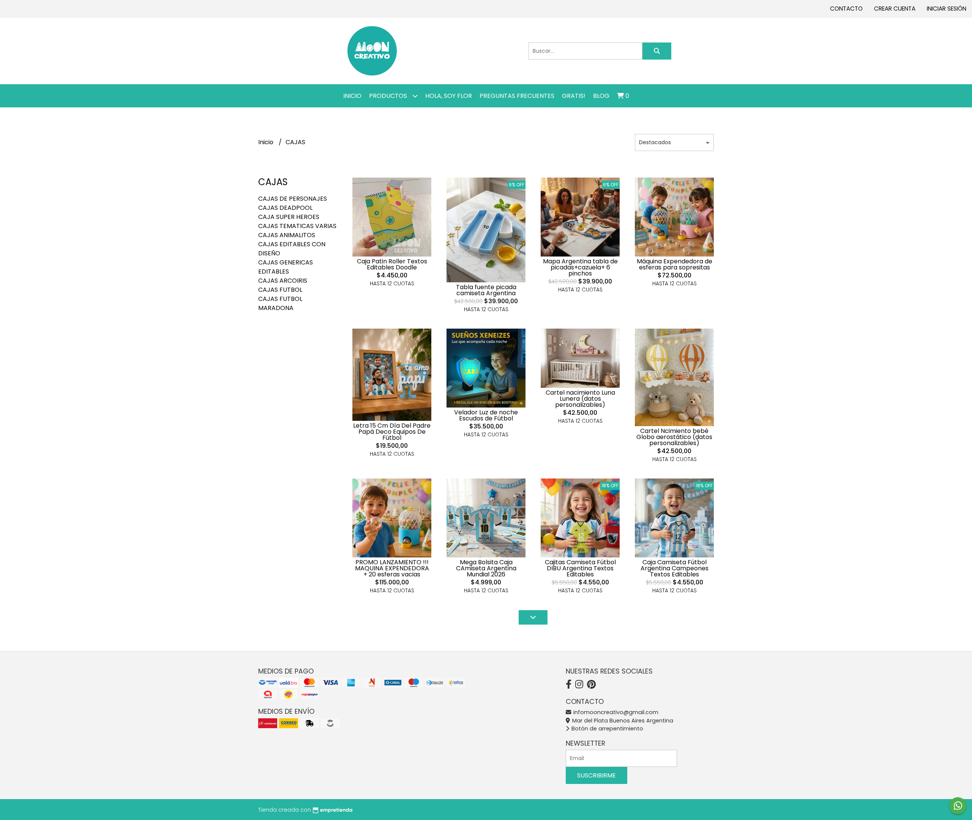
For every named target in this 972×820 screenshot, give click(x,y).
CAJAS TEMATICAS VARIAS (297, 226)
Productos (389, 95)
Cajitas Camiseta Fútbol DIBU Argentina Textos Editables (580, 568)
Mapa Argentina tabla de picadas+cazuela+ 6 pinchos (580, 267)
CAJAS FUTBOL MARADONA (280, 303)
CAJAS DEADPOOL (285, 207)
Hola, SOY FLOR (448, 95)
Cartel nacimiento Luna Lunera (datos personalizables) (580, 398)
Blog (601, 95)
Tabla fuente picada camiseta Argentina (486, 290)
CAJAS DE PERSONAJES (292, 198)
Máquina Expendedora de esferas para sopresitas (674, 264)
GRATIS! (573, 95)
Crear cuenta (894, 9)
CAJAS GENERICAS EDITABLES (285, 267)
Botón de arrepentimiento (606, 728)
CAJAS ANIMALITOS (286, 235)
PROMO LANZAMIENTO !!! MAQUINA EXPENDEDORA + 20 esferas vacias (392, 568)
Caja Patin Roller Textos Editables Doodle (392, 264)
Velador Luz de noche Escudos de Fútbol (486, 415)
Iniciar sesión (946, 9)
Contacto (846, 9)
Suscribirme (596, 775)
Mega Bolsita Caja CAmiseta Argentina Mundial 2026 (486, 568)
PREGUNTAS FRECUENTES (517, 95)
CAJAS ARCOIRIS (282, 280)
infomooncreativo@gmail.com (615, 712)
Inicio (352, 95)
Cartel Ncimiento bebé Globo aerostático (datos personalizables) (674, 437)
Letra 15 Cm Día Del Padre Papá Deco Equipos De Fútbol (392, 431)
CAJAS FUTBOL (280, 289)
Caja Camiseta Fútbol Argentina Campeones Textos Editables (674, 568)
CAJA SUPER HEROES (288, 216)
